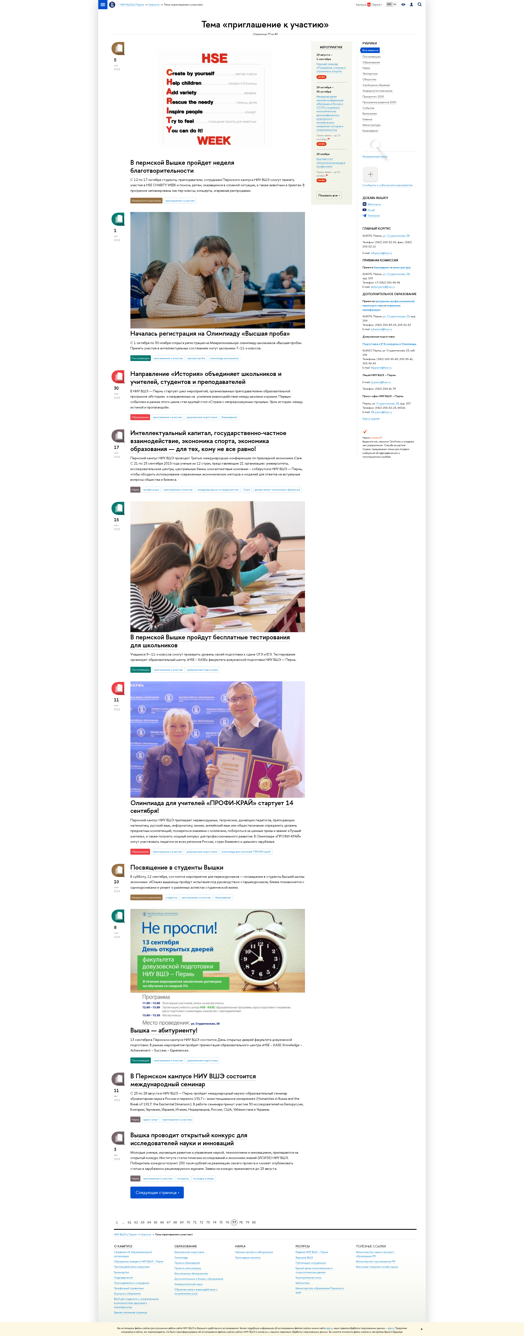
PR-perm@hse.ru (381, 412)
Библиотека (302, 1283)
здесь (329, 1328)
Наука (366, 68)
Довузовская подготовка (379, 336)
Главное (367, 119)
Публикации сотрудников (311, 1263)
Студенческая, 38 (387, 403)
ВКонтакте (374, 204)
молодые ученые (203, 1178)
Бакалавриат (370, 130)
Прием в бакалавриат (187, 1263)
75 (221, 1222)
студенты (171, 897)
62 (136, 1222)
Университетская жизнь (378, 91)
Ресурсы (303, 1246)
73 (208, 1222)
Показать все (328, 195)
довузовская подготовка (202, 417)
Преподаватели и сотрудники (131, 1283)
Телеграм (374, 215)
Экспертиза (370, 73)
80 (254, 1222)
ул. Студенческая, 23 (396, 316)
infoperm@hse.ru (381, 253)
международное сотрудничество (218, 489)
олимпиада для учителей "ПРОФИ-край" (246, 851)
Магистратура (372, 125)
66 (162, 1222)
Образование (371, 62)
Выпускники (370, 113)
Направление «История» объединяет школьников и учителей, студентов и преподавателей (205, 377)
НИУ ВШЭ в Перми (125, 1234)
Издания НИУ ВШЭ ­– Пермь (312, 1252)
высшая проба (196, 358)
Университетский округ (188, 1284)
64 (149, 1222)
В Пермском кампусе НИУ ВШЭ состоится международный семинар (193, 1079)
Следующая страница (156, 1192)
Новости (146, 1234)
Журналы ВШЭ (304, 1257)
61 (129, 1222)
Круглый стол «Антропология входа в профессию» (330, 162)
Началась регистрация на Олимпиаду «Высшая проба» (210, 333)
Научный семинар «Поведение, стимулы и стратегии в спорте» (331, 67)
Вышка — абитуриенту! (164, 1030)
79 (247, 1222)
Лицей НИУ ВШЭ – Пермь (379, 375)
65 (155, 1222)
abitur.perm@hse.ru (383, 287)
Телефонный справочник (129, 1288)
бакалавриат (382, 267)
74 (214, 1222)
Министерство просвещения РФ (375, 1261)
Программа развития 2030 (379, 102)
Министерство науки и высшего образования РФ (375, 1254)
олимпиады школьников (224, 358)
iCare (246, 489)
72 (201, 1222)
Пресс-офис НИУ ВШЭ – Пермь (383, 396)
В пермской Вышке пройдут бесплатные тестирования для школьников (210, 640)
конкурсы (183, 1178)
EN (394, 4)
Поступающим (372, 56)
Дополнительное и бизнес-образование (198, 1279)
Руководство (121, 1272)
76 (227, 1222)
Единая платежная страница (130, 1312)
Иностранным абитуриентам (191, 1273)
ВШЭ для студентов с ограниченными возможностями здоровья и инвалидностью (136, 1303)
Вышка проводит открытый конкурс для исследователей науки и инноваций (188, 1138)
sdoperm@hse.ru (381, 329)
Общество (369, 79)
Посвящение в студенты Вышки (176, 867)
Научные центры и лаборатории (254, 1252)
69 (182, 1222)
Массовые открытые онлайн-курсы (377, 1266)
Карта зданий (371, 418)
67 (169, 1222)
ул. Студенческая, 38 (396, 235)
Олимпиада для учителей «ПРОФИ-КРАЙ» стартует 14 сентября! (211, 806)
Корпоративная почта (308, 1277)
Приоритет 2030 (373, 96)
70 (188, 1222)
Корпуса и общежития (127, 1293)
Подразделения (123, 1277)
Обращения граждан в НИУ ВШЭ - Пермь (138, 1261)
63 (143, 1222)
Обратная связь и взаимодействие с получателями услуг (196, 1291)
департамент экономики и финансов (277, 489)
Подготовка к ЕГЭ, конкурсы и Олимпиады (389, 344)
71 (195, 1222)
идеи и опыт (150, 1119)
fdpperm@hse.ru (381, 367)
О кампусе (123, 1246)
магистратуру (401, 267)
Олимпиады (181, 1257)
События (368, 108)
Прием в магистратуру (187, 1268)
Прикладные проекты (248, 1257)
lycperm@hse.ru (381, 382)
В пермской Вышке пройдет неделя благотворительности (182, 166)
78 (241, 1222)
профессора (151, 489)
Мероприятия (331, 47)
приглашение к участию (180, 200)
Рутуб (371, 210)
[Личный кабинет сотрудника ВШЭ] (411, 4)
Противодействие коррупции (132, 1266)
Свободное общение (376, 85)
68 (175, 1222)
